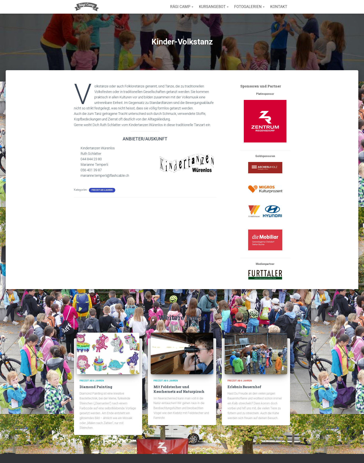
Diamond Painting (96, 386)
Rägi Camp (180, 6)
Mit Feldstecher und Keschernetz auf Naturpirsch (179, 389)
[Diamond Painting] (108, 353)
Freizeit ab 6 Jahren (102, 190)
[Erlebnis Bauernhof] (256, 353)
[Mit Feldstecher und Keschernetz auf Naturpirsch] (182, 353)
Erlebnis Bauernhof (244, 386)
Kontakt (278, 6)
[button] (192, 6)
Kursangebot (213, 6)
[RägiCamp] (86, 7)
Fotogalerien (248, 6)
